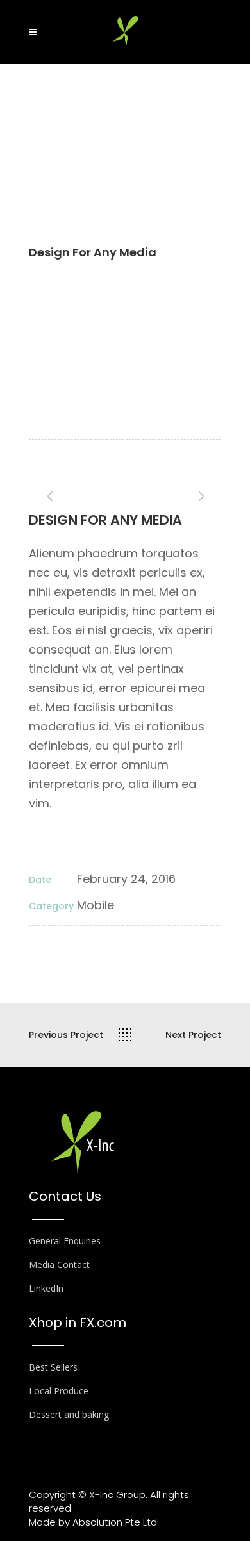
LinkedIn (46, 1288)
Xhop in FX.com (77, 1322)
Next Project (193, 1034)
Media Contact (59, 1264)
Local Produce (58, 1391)
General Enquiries (65, 1241)
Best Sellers (53, 1367)
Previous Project (66, 1034)
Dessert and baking (69, 1414)
